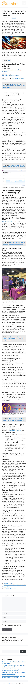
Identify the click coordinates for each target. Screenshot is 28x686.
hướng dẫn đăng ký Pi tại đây (14, 430)
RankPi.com (10, 684)
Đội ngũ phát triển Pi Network (9, 221)
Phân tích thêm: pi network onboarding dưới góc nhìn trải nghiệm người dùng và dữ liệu (13, 338)
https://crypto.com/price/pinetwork (10, 75)
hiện (9, 60)
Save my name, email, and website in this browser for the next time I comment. (13, 624)
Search (3, 649)
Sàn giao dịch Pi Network (10, 588)
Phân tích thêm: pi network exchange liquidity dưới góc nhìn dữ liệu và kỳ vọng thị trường (14, 86)
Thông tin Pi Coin (8, 583)
